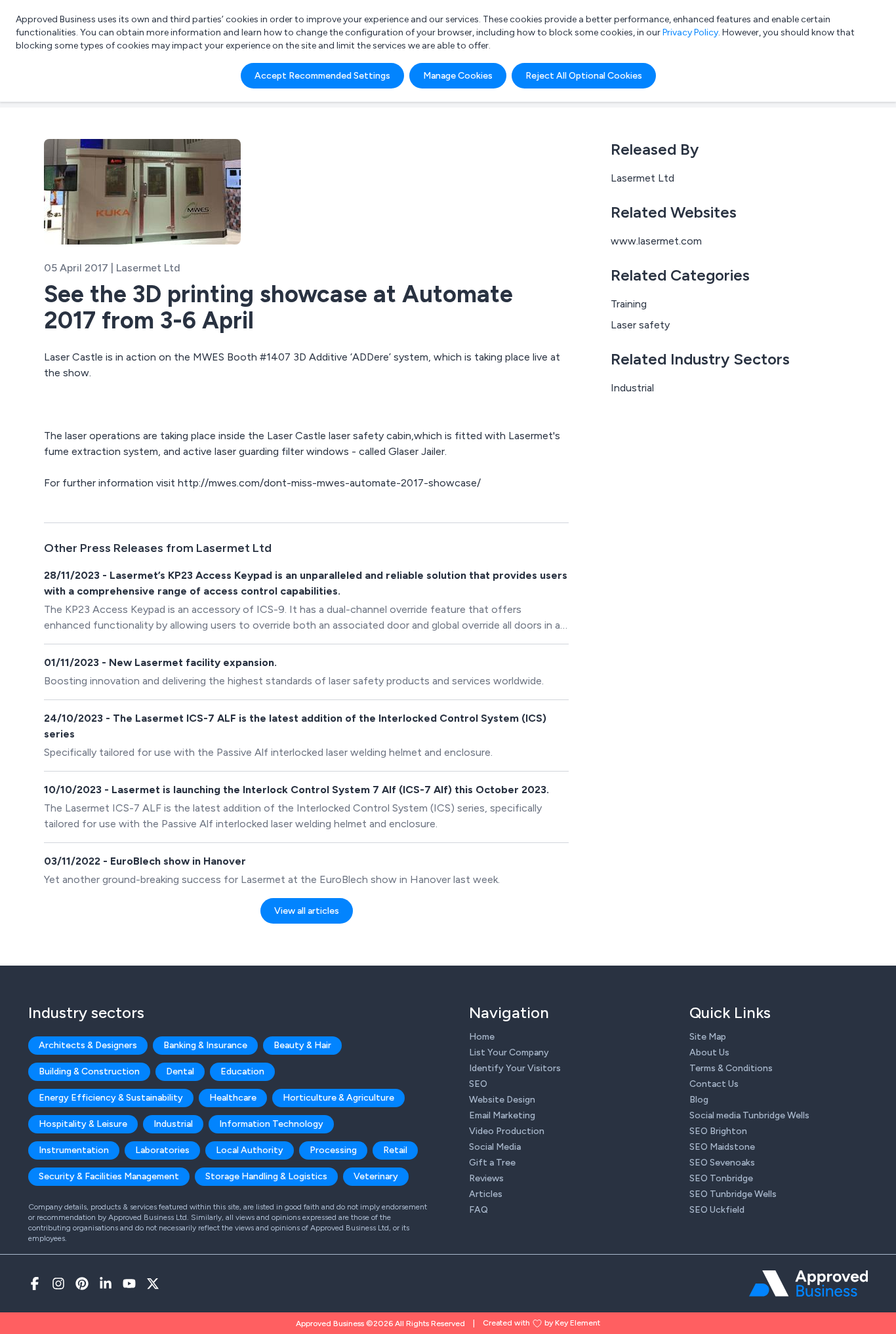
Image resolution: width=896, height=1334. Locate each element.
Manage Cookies (458, 75)
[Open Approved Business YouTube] (129, 1283)
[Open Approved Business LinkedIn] (105, 1283)
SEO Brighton (718, 1131)
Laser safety (640, 325)
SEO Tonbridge (721, 1178)
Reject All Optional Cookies (583, 75)
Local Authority (249, 1150)
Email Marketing (502, 1115)
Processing (333, 1150)
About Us (709, 1052)
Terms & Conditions (731, 1068)
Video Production (506, 1131)
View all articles (306, 910)
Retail (395, 1150)
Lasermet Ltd (642, 178)
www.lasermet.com (656, 241)
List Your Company (509, 1052)
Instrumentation (74, 1150)
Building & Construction (89, 1071)
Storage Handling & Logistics (266, 1176)
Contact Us (714, 1083)
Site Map (707, 1036)
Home (482, 1036)
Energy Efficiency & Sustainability (111, 1097)
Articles (485, 1194)
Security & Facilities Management (109, 1176)
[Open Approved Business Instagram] (58, 1283)
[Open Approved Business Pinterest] (82, 1283)
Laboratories (162, 1150)
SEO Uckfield (716, 1209)
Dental (180, 1071)
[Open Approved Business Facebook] (34, 1283)
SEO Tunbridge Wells (733, 1194)
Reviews (486, 1178)
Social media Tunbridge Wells (749, 1115)
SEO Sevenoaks (722, 1162)
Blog (698, 1099)
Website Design (502, 1099)
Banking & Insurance (205, 1045)
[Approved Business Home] (808, 1283)
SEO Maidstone (722, 1146)
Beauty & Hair (302, 1045)
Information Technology (271, 1123)
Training (629, 304)
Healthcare (232, 1097)
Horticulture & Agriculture (338, 1097)
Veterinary (376, 1176)
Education (242, 1071)
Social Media (495, 1146)
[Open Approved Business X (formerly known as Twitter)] (152, 1283)
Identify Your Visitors (515, 1068)
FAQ (478, 1209)
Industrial (632, 388)
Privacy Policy (690, 32)
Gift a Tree (492, 1162)
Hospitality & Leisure (83, 1123)
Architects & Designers (88, 1045)
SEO (478, 1083)
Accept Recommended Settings (322, 75)
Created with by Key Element (541, 1322)
